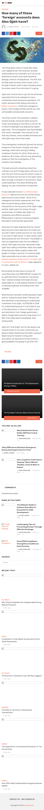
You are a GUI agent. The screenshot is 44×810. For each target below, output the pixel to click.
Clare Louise (24, 515)
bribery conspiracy (9, 106)
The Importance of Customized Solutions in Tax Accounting (22, 747)
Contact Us (14, 799)
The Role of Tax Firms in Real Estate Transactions (17, 711)
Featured (5, 9)
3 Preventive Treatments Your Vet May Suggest (22, 676)
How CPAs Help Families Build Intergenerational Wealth (22, 784)
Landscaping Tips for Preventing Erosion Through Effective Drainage (29, 526)
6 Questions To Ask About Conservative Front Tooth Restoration (21, 640)
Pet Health (6, 599)
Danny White (14, 27)
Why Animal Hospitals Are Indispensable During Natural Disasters (21, 603)
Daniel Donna (9, 453)
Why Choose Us (28, 799)
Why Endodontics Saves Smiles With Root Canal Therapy (27, 432)
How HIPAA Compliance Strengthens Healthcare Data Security (28, 543)
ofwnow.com (29, 805)
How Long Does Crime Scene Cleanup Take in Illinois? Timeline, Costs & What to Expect (29, 463)
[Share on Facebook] (3, 33)
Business (5, 707)
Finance (4, 743)
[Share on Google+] (11, 33)
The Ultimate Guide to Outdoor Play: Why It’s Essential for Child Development (26, 508)
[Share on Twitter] (7, 33)
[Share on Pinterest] (15, 33)
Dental (4, 636)
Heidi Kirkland (24, 438)
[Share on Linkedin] (18, 33)
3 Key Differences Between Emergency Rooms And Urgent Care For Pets (19, 448)
